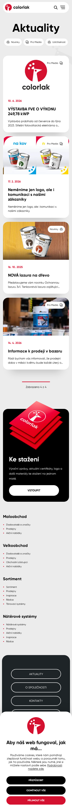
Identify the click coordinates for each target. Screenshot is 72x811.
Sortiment (11, 586)
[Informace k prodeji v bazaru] (36, 334)
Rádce (10, 599)
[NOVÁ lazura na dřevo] (36, 258)
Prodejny (11, 528)
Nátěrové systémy (16, 624)
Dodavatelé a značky (18, 524)
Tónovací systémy (15, 603)
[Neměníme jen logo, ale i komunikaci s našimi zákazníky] (36, 177)
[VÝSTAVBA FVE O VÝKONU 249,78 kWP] (36, 94)
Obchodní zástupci (17, 562)
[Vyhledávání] (55, 7)
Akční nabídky (14, 532)
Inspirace (11, 595)
